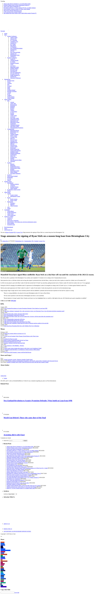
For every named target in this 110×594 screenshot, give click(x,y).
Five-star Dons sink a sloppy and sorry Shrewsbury (16, 313)
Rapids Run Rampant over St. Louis (12, 341)
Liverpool (12, 117)
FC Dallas (12, 61)
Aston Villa (13, 103)
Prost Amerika (10, 223)
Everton (12, 113)
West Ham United (14, 126)
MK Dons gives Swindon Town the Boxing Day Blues (17, 321)
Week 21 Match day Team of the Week (16, 461)
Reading (12, 169)
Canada (9, 92)
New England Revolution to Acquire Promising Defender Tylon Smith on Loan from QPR (25, 308)
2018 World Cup (8, 229)
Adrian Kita (5, 241)
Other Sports (7, 192)
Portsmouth (13, 148)
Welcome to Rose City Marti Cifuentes (16, 469)
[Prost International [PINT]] (52, 29)
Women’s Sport (8, 181)
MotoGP (12, 204)
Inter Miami (13, 45)
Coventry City (13, 137)
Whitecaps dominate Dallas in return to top (17, 457)
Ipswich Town (13, 139)
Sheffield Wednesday (15, 153)
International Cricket (15, 196)
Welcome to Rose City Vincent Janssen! (16, 460)
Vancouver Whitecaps (15, 78)
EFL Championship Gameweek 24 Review (14, 319)
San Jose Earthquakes (15, 72)
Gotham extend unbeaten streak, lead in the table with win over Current (23, 485)
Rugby (9, 197)
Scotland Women (14, 187)
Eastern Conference (12, 36)
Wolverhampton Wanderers (16, 127)
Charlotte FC (13, 43)
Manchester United (14, 122)
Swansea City (13, 157)
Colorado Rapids (14, 60)
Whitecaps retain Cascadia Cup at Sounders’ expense (19, 474)
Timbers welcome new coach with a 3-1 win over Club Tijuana (21, 487)
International (7, 79)
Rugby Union (13, 200)
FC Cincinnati (13, 40)
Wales (8, 88)
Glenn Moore (10, 211)
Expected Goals (11, 224)
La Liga (9, 178)
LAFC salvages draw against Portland (13, 11)
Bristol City (13, 133)
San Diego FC (13, 71)
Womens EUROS (14, 184)
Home (5, 33)
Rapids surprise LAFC (12, 464)
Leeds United (13, 115)
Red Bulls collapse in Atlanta (13, 484)
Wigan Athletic (13, 172)
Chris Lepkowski (11, 215)
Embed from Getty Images (6, 243)
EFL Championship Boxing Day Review (14, 320)
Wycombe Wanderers (15, 173)
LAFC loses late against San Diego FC (16, 480)
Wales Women (13, 188)
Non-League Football (12, 176)
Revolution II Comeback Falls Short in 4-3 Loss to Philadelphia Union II (24, 473)
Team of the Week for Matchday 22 (12, 6)
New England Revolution (16, 48)
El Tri (8, 94)
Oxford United (13, 146)
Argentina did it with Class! (14, 435)
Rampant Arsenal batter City (13, 481)
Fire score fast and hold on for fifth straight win (18, 476)
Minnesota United (14, 67)
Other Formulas (14, 205)
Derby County (13, 135)
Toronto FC (13, 56)
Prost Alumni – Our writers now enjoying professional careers (22, 222)
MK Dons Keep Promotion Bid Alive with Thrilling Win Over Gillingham (21, 326)
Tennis (8, 208)
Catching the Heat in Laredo (10, 339)
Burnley (12, 109)
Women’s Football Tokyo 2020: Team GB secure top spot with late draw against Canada (27, 362)
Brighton (12, 107)
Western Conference (12, 57)
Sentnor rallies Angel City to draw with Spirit (17, 472)
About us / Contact (8, 216)
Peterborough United (15, 168)
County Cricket (14, 195)
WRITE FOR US (8, 528)
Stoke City (12, 156)
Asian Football (10, 98)
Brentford (12, 106)
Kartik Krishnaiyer (11, 212)
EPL (8, 100)
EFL (33, 241)
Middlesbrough (14, 142)
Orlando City (13, 53)
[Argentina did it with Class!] (12, 430)
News (5, 228)
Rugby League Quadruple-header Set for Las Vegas (16, 340)
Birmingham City (14, 131)
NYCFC (12, 51)
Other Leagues (7, 99)
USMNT (9, 95)
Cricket (9, 193)
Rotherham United (14, 170)
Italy (8, 84)
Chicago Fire (13, 39)
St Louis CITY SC (14, 74)
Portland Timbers (14, 68)
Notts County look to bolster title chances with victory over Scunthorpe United (22, 348)
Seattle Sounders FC (15, 75)
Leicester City (13, 141)
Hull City (12, 138)
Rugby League (13, 199)
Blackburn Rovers (14, 130)
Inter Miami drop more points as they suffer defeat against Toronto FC (20, 13)
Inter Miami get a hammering (13, 478)
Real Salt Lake (13, 69)
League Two (42, 241)
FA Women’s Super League (13, 189)
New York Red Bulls (15, 52)
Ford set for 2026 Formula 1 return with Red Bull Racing (17, 352)
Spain (8, 87)
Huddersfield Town (15, 166)
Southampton (13, 154)
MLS (5, 35)
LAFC (11, 64)
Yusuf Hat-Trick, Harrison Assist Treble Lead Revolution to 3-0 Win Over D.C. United (27, 468)
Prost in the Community (13, 220)
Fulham (12, 114)
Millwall (12, 144)
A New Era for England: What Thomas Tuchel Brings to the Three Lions (21, 336)
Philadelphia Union (14, 55)
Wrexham (12, 161)
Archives (6, 494)
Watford (12, 158)
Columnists (7, 209)
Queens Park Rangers (15, 150)
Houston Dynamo (14, 63)
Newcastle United (14, 118)
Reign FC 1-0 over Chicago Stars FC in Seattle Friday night (21, 488)
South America (10, 96)
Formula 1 (12, 203)
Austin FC (12, 59)
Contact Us (10, 218)
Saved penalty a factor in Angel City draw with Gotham (17, 9)
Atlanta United (13, 37)
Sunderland (13, 123)
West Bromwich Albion (15, 160)
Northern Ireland (11, 90)
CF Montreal (13, 47)
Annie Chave (10, 213)
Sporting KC (13, 76)
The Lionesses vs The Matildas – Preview (14, 345)
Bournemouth (13, 104)
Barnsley (12, 164)
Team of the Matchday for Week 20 (15, 470)
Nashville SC (13, 49)
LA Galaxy (13, 65)
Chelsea (12, 110)
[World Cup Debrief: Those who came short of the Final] (12, 413)
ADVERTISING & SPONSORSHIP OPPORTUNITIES (17, 531)
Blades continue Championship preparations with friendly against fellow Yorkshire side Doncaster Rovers (33, 361)
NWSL (9, 191)
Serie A (9, 180)
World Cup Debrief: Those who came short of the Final (25, 418)
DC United (13, 44)
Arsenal (12, 102)
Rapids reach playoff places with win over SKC (18, 483)
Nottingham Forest (14, 119)
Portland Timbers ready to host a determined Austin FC (17, 5)
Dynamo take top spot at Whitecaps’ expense (17, 462)
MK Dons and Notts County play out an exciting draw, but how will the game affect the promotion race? (28, 316)
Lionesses (12, 185)
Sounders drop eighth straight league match (17, 466)
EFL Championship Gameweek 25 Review (14, 315)
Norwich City (13, 145)
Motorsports (10, 201)
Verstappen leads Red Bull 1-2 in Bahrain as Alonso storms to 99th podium (22, 349)
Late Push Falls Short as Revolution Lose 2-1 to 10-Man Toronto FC (23, 477)
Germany (9, 83)
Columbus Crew (14, 41)
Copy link (16, 592)
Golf (8, 207)
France (9, 82)
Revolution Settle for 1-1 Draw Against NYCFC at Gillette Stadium (20, 7)
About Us (9, 219)
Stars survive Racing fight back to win (13, 10)
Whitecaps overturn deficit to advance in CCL (15, 333)
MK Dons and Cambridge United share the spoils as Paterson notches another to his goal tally (26, 323)
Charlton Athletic (14, 134)
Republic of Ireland (11, 91)
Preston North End (14, 149)
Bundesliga (10, 177)
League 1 (9, 162)
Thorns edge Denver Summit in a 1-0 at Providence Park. (17, 3)
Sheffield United (14, 152)
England (36, 241)
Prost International (8, 227)
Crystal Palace (13, 111)
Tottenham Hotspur (14, 125)
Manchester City (14, 121)
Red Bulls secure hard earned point (15, 458)
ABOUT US (7, 523)
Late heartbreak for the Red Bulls (14, 465)
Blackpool (12, 165)
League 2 (9, 174)
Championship (10, 129)
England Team (10, 80)
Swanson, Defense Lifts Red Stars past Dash (14, 343)
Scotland (9, 86)
